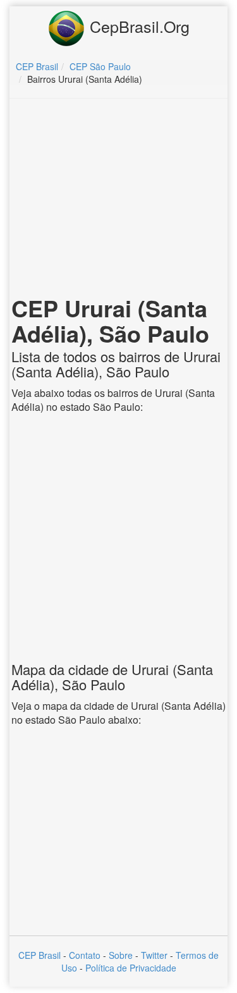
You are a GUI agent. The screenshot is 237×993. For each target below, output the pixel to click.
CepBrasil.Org (137, 26)
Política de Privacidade (130, 967)
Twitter (154, 955)
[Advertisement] (119, 199)
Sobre (121, 955)
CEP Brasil (39, 955)
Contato (84, 955)
